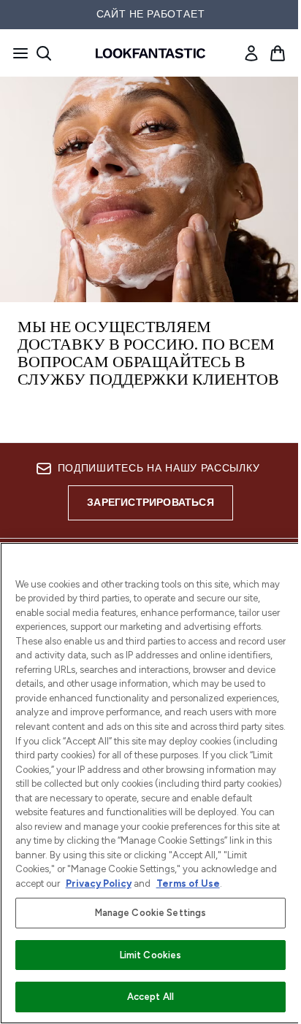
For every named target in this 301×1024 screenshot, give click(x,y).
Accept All (150, 996)
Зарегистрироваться (150, 502)
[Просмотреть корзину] (277, 53)
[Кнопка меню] (16, 53)
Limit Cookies (151, 955)
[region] (150, 783)
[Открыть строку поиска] (44, 53)
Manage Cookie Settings (151, 912)
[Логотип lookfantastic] (150, 53)
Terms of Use (188, 883)
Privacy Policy (99, 883)
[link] (251, 53)
